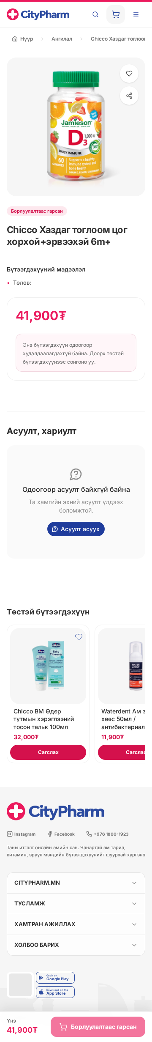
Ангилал (62, 39)
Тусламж (29, 903)
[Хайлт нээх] (95, 14)
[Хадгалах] (129, 73)
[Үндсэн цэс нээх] (136, 14)
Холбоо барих (36, 944)
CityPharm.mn (37, 882)
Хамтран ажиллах (45, 924)
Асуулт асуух (80, 528)
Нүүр (26, 39)
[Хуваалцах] (129, 95)
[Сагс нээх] (115, 14)
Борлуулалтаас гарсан (104, 1026)
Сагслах (48, 752)
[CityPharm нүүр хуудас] (38, 14)
